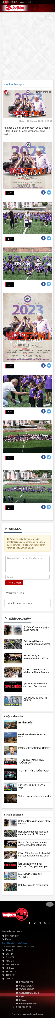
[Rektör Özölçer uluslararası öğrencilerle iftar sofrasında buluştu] (13, 658)
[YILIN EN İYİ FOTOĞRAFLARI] (10, 774)
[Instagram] (40, 923)
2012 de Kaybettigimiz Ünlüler (34, 748)
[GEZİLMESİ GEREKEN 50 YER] (10, 737)
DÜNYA (9, 978)
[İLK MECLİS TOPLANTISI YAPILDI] (10, 787)
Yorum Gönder (14, 582)
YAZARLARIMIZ (26, 989)
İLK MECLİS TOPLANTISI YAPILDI (31, 787)
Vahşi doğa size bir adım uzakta (34, 796)
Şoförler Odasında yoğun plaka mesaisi (36, 628)
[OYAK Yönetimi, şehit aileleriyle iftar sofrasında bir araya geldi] (13, 672)
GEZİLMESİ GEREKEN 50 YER (32, 736)
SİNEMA (10, 967)
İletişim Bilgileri (12, 935)
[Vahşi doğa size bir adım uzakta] (10, 798)
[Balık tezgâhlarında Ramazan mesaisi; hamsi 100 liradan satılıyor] (13, 644)
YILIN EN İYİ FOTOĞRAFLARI (34, 770)
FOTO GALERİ (26, 982)
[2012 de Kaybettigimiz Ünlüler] (10, 750)
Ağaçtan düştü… (26, 2)
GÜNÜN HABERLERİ (29, 992)
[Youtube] (45, 923)
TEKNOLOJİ (11, 971)
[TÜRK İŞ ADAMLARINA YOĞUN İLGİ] (10, 761)
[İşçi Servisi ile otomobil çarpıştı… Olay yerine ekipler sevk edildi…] (13, 686)
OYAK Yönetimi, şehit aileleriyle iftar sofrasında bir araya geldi (36, 672)
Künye (8, 939)
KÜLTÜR (10, 960)
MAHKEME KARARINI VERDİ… (35, 699)
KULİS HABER (12, 964)
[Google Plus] (50, 923)
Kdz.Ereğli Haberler (28, 1003)
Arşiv (21, 996)
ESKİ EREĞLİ (25, 722)
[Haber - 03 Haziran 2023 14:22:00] (27, 103)
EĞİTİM (9, 953)
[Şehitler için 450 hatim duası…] (10, 886)
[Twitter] (34, 923)
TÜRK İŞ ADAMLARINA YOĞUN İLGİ (31, 761)
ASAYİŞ (9, 950)
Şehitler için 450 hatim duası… (34, 885)
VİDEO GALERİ (26, 985)
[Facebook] (29, 923)
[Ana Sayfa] (15, 914)
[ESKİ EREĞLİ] (10, 724)
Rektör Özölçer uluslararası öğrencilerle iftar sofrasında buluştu (36, 658)
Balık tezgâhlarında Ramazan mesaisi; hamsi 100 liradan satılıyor (36, 644)
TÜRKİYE (10, 975)
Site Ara (23, 999)
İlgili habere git (43, 92)
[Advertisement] (27, 50)
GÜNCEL (10, 957)
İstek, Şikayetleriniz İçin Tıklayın (14, 943)
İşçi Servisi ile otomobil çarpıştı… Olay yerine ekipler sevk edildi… (35, 686)
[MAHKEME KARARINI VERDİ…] (13, 701)
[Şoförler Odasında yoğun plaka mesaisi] (13, 630)
